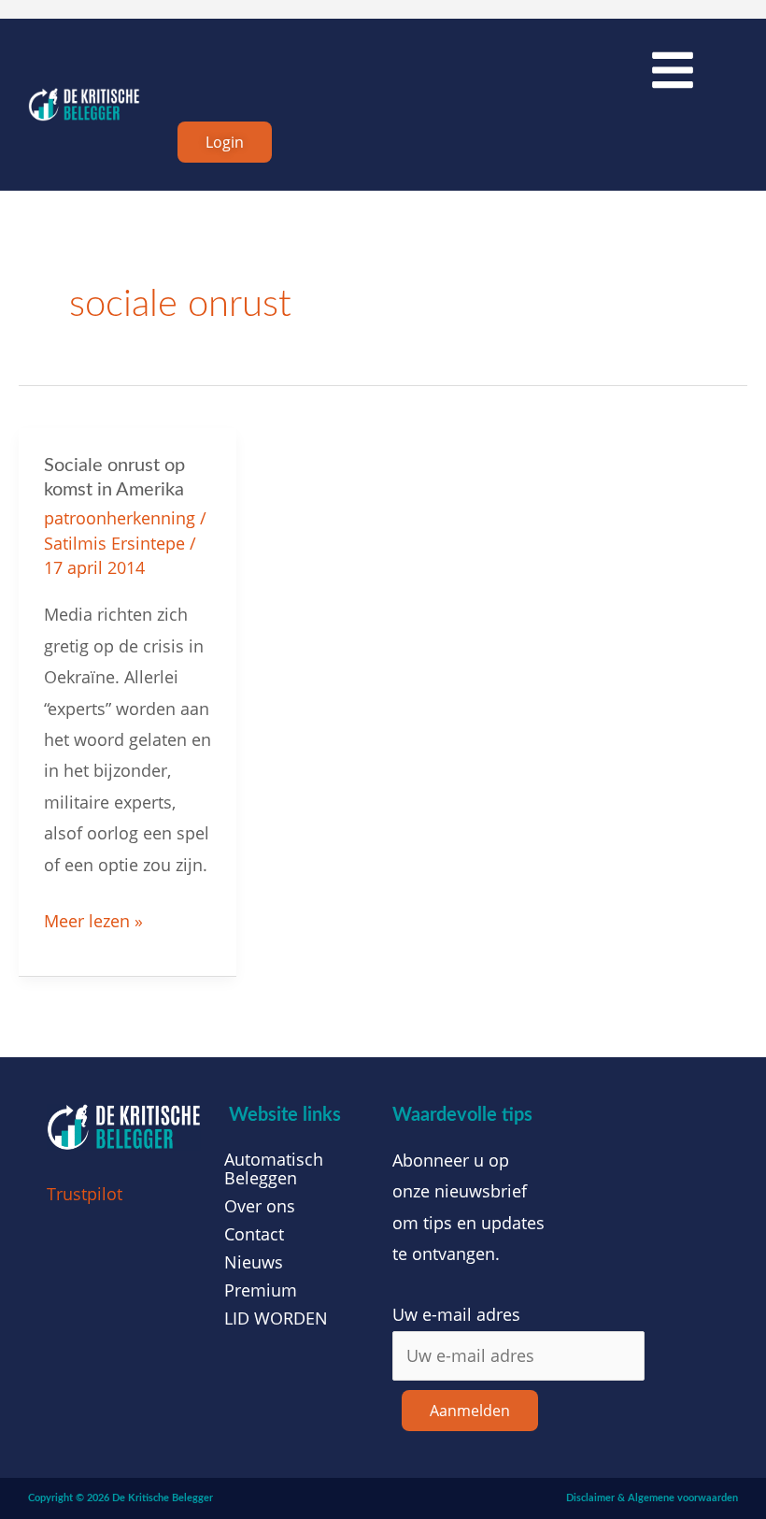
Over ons (259, 1206)
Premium (260, 1290)
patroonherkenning (119, 518)
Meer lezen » (93, 919)
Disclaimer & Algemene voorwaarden (652, 1498)
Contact (254, 1234)
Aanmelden (470, 1410)
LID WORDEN (276, 1318)
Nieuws (253, 1262)
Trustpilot (84, 1193)
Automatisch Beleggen (273, 1168)
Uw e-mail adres (456, 1314)
